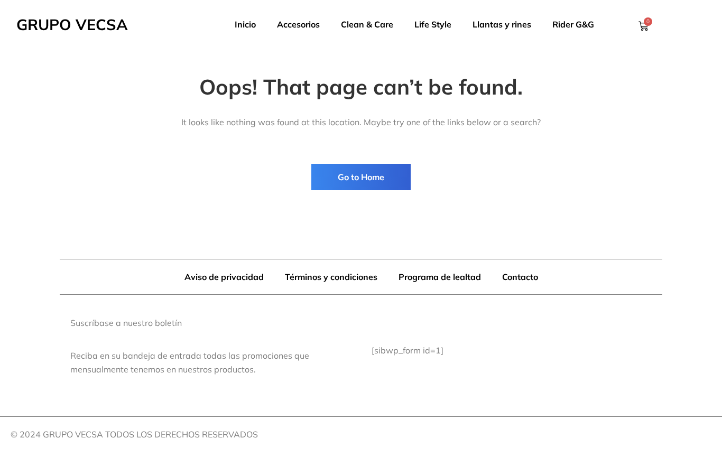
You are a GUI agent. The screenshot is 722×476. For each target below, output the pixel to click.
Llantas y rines (502, 24)
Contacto (520, 277)
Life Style (432, 24)
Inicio (245, 24)
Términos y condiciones (331, 277)
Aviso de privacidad (224, 277)
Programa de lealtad (440, 277)
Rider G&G (573, 24)
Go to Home (361, 177)
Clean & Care (367, 24)
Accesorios (298, 24)
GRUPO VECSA (72, 24)
